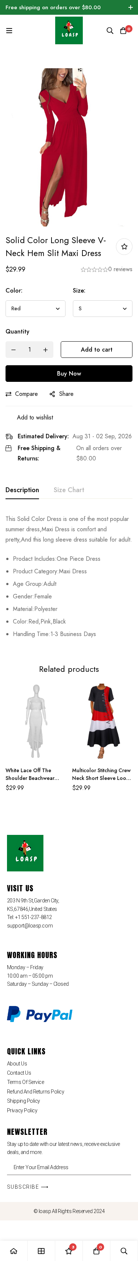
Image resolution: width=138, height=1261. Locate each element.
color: (14, 290)
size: (79, 290)
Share (66, 394)
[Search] (110, 30)
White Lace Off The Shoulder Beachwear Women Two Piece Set (32, 778)
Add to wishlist (124, 246)
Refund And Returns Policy (35, 1092)
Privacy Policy (22, 1110)
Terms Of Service (25, 1082)
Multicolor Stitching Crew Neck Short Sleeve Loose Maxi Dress (101, 778)
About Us (17, 1064)
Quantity (17, 331)
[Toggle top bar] (130, 7)
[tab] (22, 490)
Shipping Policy (23, 1101)
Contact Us (19, 1073)
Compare (26, 394)
